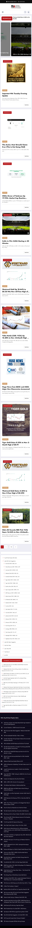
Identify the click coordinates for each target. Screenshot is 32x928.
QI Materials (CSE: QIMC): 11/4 (12, 599)
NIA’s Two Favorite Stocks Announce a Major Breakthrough (14, 696)
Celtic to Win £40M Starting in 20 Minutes (14, 54)
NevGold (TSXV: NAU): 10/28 (11, 602)
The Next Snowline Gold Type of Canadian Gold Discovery (16, 811)
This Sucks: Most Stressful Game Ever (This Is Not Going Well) (14, 146)
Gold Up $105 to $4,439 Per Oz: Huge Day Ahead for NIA (16, 889)
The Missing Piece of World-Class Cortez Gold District (15, 875)
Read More (27, 104)
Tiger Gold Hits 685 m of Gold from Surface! (12, 705)
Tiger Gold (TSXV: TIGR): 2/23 (12, 583)
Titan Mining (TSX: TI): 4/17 (11, 632)
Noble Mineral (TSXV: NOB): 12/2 (12, 596)
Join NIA (6, 655)
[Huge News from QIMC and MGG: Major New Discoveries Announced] (16, 366)
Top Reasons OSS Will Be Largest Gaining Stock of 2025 (16, 911)
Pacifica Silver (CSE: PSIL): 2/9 (12, 586)
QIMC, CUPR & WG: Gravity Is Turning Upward (14, 782)
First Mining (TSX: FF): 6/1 (11, 625)
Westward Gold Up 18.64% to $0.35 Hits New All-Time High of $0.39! (15, 290)
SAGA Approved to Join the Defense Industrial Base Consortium (15, 664)
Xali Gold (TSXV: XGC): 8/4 (11, 563)
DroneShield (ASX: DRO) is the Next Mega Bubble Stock (16, 862)
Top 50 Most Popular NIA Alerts (10, 558)
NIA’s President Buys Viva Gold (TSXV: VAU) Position (15, 908)
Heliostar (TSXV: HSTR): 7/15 (11, 619)
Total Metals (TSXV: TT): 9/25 (11, 609)
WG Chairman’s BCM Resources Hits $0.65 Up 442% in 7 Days (17, 883)
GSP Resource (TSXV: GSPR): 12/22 (13, 593)
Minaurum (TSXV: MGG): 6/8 (11, 622)
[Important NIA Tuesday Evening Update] (16, 73)
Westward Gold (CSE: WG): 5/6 (12, 573)
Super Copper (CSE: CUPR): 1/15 (12, 589)
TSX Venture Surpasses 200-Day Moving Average (14, 921)
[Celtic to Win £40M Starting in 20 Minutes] (16, 39)
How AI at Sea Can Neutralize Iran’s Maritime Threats (15, 807)
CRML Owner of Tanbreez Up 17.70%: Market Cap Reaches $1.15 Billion (13, 197)
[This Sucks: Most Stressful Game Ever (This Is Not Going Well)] (16, 124)
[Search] (25, 12)
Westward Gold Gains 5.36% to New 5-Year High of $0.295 (19, 18)
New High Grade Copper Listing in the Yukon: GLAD (15, 825)
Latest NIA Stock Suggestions (10, 561)
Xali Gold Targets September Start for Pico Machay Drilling (14, 678)
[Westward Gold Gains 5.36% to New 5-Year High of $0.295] (16, 472)
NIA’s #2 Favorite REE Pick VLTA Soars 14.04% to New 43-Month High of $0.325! (15, 531)
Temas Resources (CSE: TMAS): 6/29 (13, 567)
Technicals (5, 439)
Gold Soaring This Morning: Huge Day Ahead (14, 905)
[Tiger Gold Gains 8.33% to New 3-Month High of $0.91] (16, 420)
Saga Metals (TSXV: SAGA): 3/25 (12, 580)
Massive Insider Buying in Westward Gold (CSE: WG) (15, 897)
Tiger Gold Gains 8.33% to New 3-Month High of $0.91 (15, 443)
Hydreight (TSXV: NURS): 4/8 (11, 635)
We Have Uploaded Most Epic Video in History (14, 735)
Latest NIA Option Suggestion (10, 642)
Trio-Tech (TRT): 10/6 (10, 606)
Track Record (6, 652)
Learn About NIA (7, 648)
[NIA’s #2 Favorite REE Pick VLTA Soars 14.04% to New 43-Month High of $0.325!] (16, 515)
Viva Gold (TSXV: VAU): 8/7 (11, 612)
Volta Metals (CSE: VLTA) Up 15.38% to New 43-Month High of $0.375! (15, 337)
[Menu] (2, 12)
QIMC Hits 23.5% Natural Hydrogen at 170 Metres (13, 682)
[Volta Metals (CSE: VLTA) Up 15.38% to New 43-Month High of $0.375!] (16, 317)
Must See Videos (7, 645)
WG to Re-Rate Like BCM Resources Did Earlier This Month (16, 743)
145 (11, 547)
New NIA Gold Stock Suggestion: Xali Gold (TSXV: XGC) (16, 915)
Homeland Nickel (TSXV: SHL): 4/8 (12, 576)
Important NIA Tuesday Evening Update (14, 94)
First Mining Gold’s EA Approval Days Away (13, 822)
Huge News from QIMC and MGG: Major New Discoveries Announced (16, 388)
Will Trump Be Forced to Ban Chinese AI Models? (14, 918)
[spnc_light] (28, 12)
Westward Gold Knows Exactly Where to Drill (13, 761)
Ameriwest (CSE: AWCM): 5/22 (12, 570)
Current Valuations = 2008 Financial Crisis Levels (14, 727)
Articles (4, 90)
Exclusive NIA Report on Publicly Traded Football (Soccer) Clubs (17, 849)
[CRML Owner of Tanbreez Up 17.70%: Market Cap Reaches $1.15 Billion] (16, 175)
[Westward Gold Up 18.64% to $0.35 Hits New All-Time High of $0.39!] (16, 270)
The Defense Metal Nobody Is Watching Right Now (14, 785)
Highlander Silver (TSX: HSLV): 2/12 (13, 638)
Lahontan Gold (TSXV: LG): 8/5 (12, 616)
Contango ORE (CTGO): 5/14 (11, 629)
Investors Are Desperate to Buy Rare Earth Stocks (14, 779)
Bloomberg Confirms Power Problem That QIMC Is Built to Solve (17, 814)
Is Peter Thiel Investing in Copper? (11, 886)
